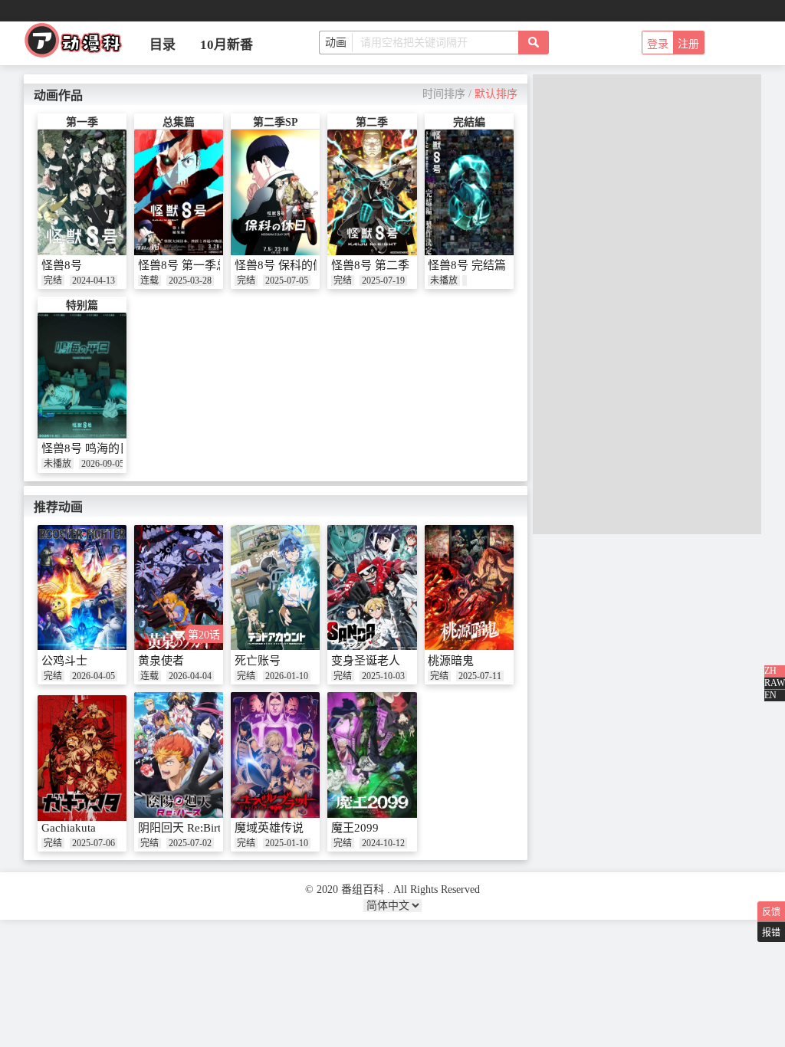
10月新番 (226, 45)
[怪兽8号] (82, 192)
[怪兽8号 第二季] (371, 192)
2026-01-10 (286, 676)
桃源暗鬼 (451, 661)
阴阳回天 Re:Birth (182, 828)
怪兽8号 (61, 265)
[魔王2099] (371, 755)
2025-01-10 (286, 843)
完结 (53, 280)
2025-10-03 (383, 676)
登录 (657, 44)
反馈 (771, 912)
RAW (774, 683)
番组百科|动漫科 (80, 44)
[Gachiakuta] (82, 758)
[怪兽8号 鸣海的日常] (82, 375)
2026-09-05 (102, 463)
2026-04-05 (93, 676)
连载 (149, 280)
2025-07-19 (383, 280)
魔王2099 (355, 828)
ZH (770, 670)
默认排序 (496, 94)
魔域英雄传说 (269, 828)
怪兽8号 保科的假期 (285, 265)
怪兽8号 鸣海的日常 (92, 448)
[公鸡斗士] (82, 588)
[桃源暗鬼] (469, 588)
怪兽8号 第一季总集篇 (194, 265)
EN (770, 695)
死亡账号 (258, 661)
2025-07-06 (93, 843)
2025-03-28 (190, 280)
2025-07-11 (479, 676)
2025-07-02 (190, 843)
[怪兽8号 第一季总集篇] (178, 192)
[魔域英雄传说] (275, 755)
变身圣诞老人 (365, 661)
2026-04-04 (190, 676)
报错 (771, 932)
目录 (162, 45)
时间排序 (443, 94)
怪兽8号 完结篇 (467, 265)
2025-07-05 (286, 280)
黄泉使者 (161, 661)
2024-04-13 (93, 280)
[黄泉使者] (178, 588)
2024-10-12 (383, 843)
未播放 (444, 280)
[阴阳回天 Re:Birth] (178, 755)
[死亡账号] (275, 588)
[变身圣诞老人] (371, 588)
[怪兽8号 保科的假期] (275, 192)
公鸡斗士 (64, 661)
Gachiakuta (68, 828)
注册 (688, 44)
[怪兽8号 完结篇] (469, 192)
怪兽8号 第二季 (370, 265)
